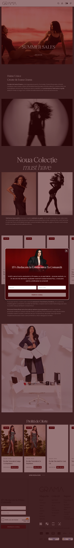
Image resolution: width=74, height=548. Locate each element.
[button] (66, 251)
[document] (37, 274)
